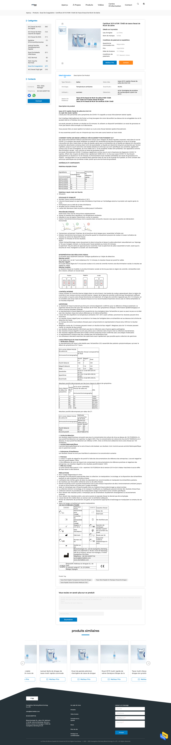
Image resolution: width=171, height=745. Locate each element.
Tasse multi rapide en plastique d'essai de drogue (111, 580)
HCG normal (38, 57)
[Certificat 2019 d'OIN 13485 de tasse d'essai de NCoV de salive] (84, 39)
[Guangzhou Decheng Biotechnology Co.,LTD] (34, 5)
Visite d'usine (74, 714)
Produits (89, 5)
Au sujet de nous (76, 705)
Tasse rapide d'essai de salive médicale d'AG (74, 582)
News (72, 725)
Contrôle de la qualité (75, 719)
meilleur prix (109, 63)
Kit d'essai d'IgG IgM (38, 69)
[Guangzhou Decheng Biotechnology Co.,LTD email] (29, 95)
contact (128, 5)
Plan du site (74, 729)
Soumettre (68, 620)
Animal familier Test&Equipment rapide (38, 47)
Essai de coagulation (38, 66)
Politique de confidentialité (75, 734)
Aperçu (64, 5)
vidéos (101, 5)
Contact (39, 101)
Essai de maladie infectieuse (38, 53)
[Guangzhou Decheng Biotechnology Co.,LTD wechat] (38, 95)
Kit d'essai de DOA (38, 37)
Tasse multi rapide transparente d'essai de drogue (75, 580)
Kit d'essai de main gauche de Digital (38, 32)
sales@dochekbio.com (33, 711)
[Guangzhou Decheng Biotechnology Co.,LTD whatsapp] (34, 95)
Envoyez (121, 732)
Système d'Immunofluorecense (38, 41)
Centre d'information (115, 5)
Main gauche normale (38, 62)
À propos (77, 5)
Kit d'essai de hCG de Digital (38, 27)
